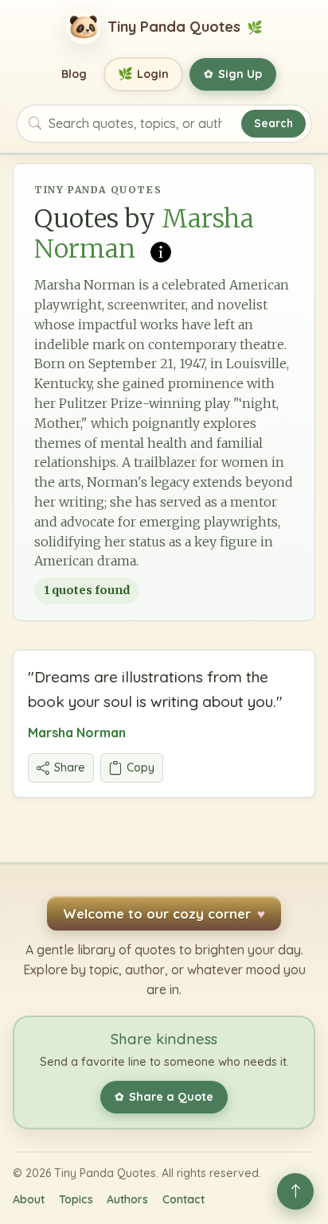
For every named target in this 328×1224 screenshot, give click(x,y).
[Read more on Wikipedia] (161, 250)
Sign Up (233, 74)
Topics (76, 1199)
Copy (140, 767)
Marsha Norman (77, 732)
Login (144, 73)
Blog (74, 74)
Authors (127, 1199)
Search (273, 123)
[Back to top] (295, 1191)
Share (69, 767)
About (29, 1199)
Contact (183, 1199)
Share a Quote (164, 1097)
